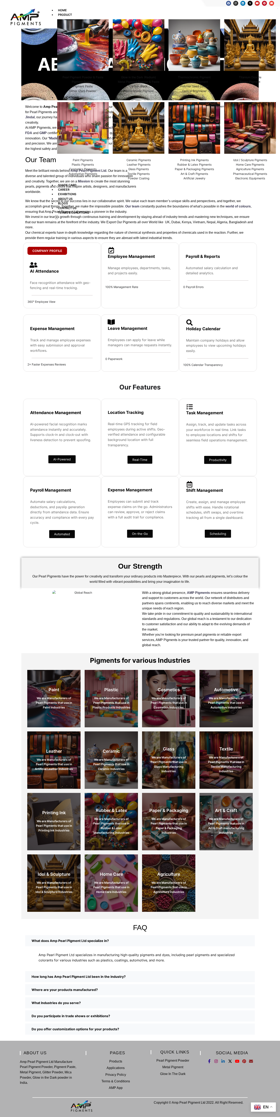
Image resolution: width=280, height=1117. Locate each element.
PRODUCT (65, 14)
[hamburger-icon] (277, 8)
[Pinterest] (264, 3)
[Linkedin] (242, 3)
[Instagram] (235, 3)
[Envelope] (271, 3)
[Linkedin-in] (223, 1061)
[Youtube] (257, 3)
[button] (140, 940)
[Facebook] (228, 3)
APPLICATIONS (68, 97)
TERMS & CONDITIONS (73, 212)
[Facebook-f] (209, 1061)
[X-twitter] (250, 3)
